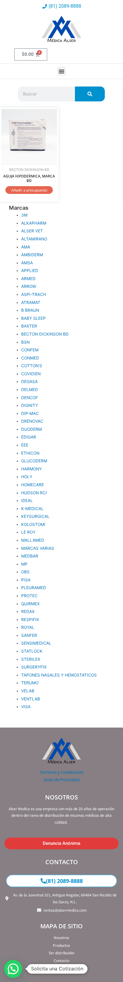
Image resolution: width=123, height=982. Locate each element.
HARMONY (31, 469)
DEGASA (29, 381)
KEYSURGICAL (35, 516)
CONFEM (30, 350)
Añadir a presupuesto (29, 190)
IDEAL (27, 500)
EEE (24, 445)
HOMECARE (32, 484)
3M (24, 215)
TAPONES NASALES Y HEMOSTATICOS (59, 675)
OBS (25, 571)
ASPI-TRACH (33, 294)
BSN (25, 342)
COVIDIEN (31, 373)
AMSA (27, 262)
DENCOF (29, 397)
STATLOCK (31, 651)
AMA (25, 247)
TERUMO (30, 682)
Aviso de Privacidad (62, 779)
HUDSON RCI (34, 492)
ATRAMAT (30, 302)
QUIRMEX (30, 603)
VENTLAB (30, 699)
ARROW (28, 286)
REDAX (28, 611)
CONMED (30, 358)
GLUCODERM (34, 460)
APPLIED (29, 270)
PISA (25, 580)
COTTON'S (31, 365)
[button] (61, 71)
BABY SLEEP (33, 318)
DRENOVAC (32, 421)
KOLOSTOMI (33, 524)
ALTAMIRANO (34, 239)
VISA (25, 706)
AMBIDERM (32, 254)
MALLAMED (32, 540)
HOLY (26, 476)
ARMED (28, 278)
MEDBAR (29, 556)
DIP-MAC (30, 413)
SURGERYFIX (34, 667)
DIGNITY (29, 405)
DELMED (29, 389)
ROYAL (27, 627)
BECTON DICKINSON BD (45, 334)
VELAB (27, 690)
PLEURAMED (33, 587)
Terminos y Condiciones (61, 772)
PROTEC (29, 595)
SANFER (29, 635)
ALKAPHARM (33, 223)
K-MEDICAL (32, 508)
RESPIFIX (30, 619)
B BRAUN (30, 310)
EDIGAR (28, 437)
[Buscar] (90, 94)
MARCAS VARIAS (37, 548)
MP (24, 564)
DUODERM (31, 429)
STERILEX (30, 659)
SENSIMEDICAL (36, 643)
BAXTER (29, 326)
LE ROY (28, 532)
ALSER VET (32, 230)
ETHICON (30, 453)
